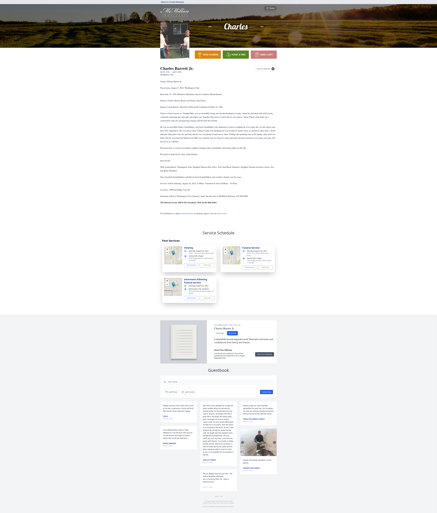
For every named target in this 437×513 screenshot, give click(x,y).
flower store (222, 213)
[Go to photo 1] (257, 454)
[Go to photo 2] (259, 454)
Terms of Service (224, 503)
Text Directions (191, 265)
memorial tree (187, 213)
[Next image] (274, 442)
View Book (220, 333)
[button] (173, 253)
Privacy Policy (212, 503)
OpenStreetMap (221, 507)
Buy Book (232, 333)
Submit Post (266, 392)
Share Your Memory (264, 354)
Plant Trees (207, 265)
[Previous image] (242, 442)
